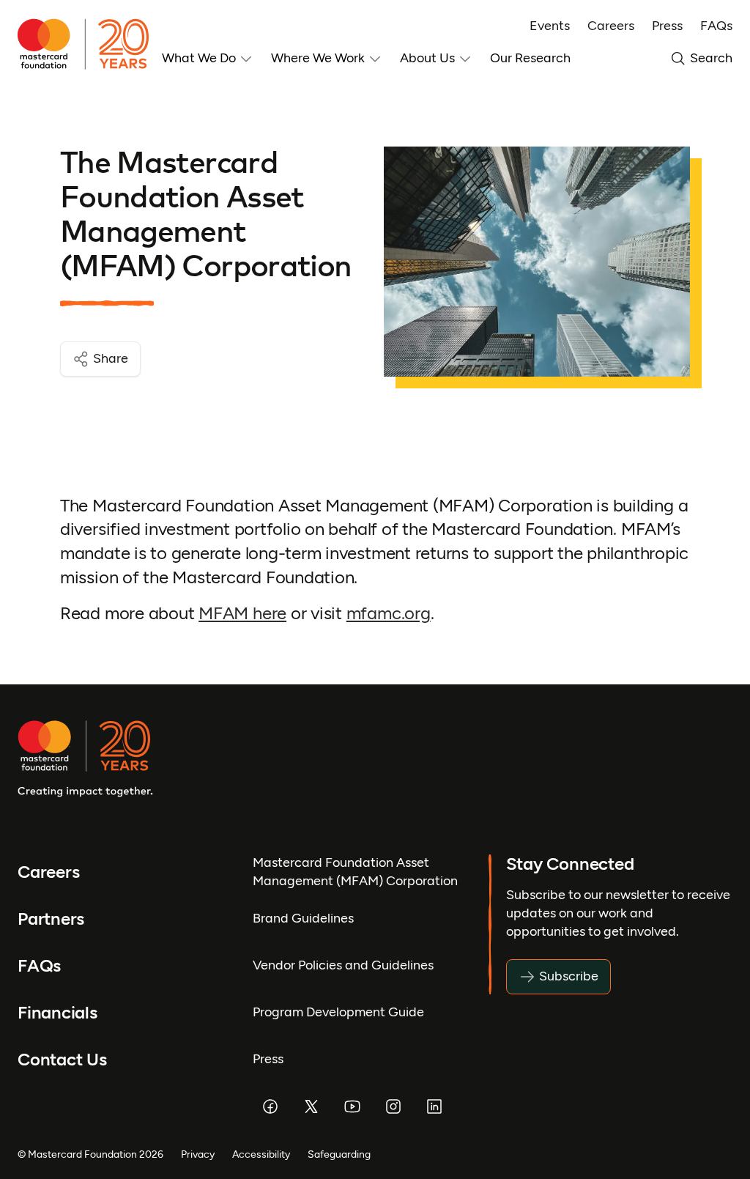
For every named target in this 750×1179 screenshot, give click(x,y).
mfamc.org (388, 613)
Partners (51, 919)
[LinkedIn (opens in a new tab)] (434, 1106)
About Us (427, 58)
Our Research (530, 58)
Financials (57, 1013)
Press (667, 26)
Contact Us (62, 1060)
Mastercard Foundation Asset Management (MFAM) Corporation (355, 871)
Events (550, 26)
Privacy (198, 1154)
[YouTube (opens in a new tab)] (352, 1106)
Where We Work (318, 58)
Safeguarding (339, 1154)
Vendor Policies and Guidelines (343, 965)
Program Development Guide (338, 1012)
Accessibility (261, 1154)
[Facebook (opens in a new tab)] (270, 1106)
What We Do (199, 58)
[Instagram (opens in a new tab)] (393, 1106)
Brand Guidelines (303, 918)
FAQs (716, 26)
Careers (610, 26)
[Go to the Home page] (90, 44)
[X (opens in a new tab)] (311, 1106)
